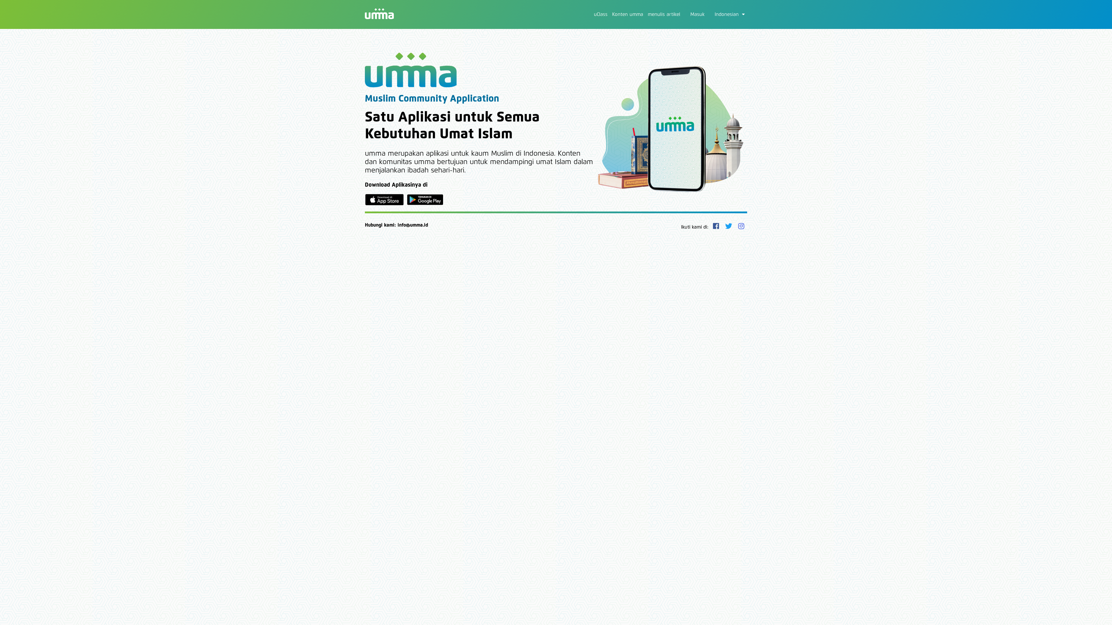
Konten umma (627, 14)
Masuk (697, 14)
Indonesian (727, 14)
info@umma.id (413, 225)
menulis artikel (664, 14)
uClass (601, 14)
